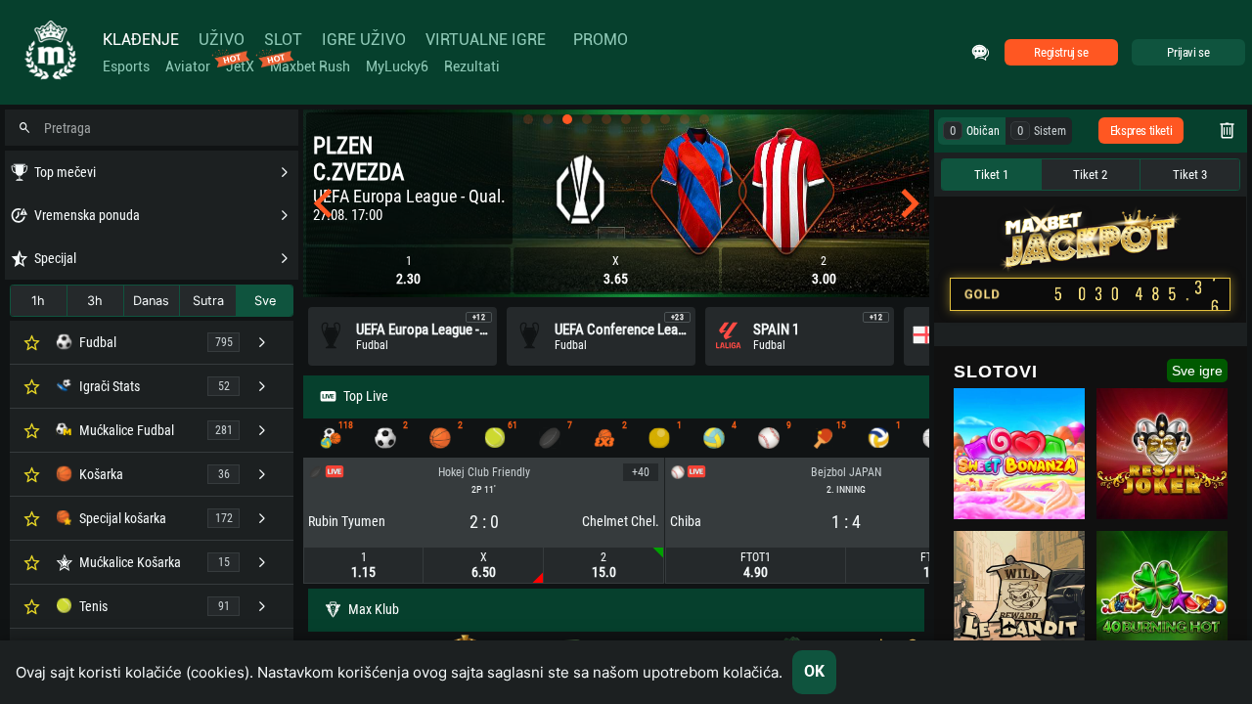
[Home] (49, 52)
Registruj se (1061, 52)
